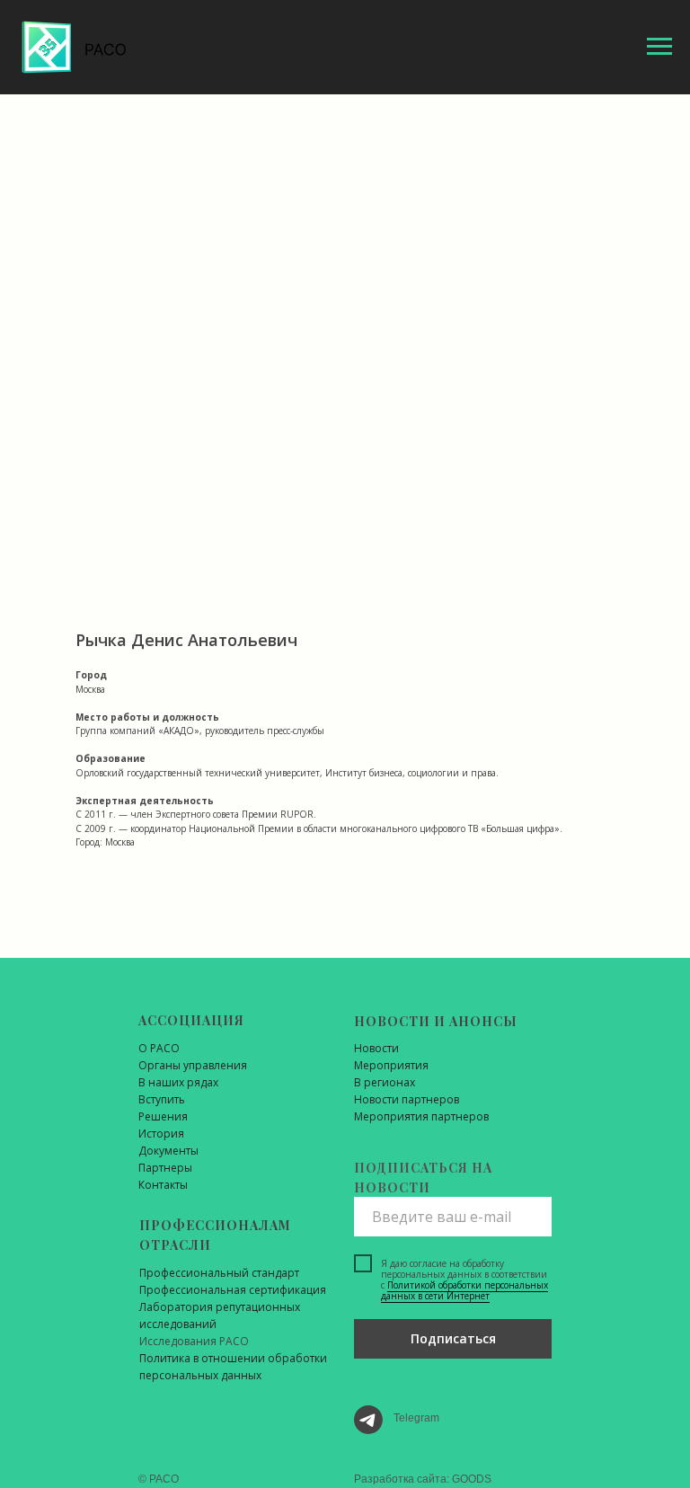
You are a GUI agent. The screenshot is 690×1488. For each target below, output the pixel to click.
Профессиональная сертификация (232, 1290)
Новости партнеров (406, 1099)
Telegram (416, 1418)
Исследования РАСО (194, 1341)
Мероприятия (391, 1065)
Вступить (161, 1099)
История (161, 1133)
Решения (163, 1116)
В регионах (384, 1082)
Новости (376, 1048)
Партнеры (165, 1167)
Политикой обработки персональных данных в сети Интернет (464, 1290)
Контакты (163, 1184)
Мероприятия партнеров (421, 1116)
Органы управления (192, 1065)
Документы (168, 1150)
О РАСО (159, 1048)
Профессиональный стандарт (219, 1272)
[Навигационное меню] (659, 47)
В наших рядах (178, 1082)
